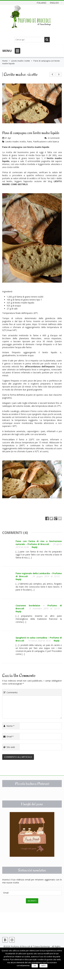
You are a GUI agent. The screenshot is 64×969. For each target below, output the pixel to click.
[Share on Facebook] (47, 518)
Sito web (11, 747)
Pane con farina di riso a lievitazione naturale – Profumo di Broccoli (39, 543)
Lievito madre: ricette (20, 60)
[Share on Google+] (55, 518)
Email (10, 736)
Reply (35, 547)
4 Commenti (54, 138)
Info (43, 966)
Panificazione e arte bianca (46, 141)
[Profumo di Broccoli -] (30, 18)
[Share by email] (60, 518)
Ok (34, 966)
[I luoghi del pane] (32, 834)
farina (5, 155)
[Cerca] (47, 39)
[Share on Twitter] (51, 518)
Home (5, 60)
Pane (29, 141)
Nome (10, 726)
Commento (12, 692)
